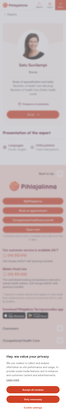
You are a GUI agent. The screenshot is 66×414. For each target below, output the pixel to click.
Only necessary (33, 399)
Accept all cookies (33, 389)
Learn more (12, 380)
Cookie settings (33, 407)
